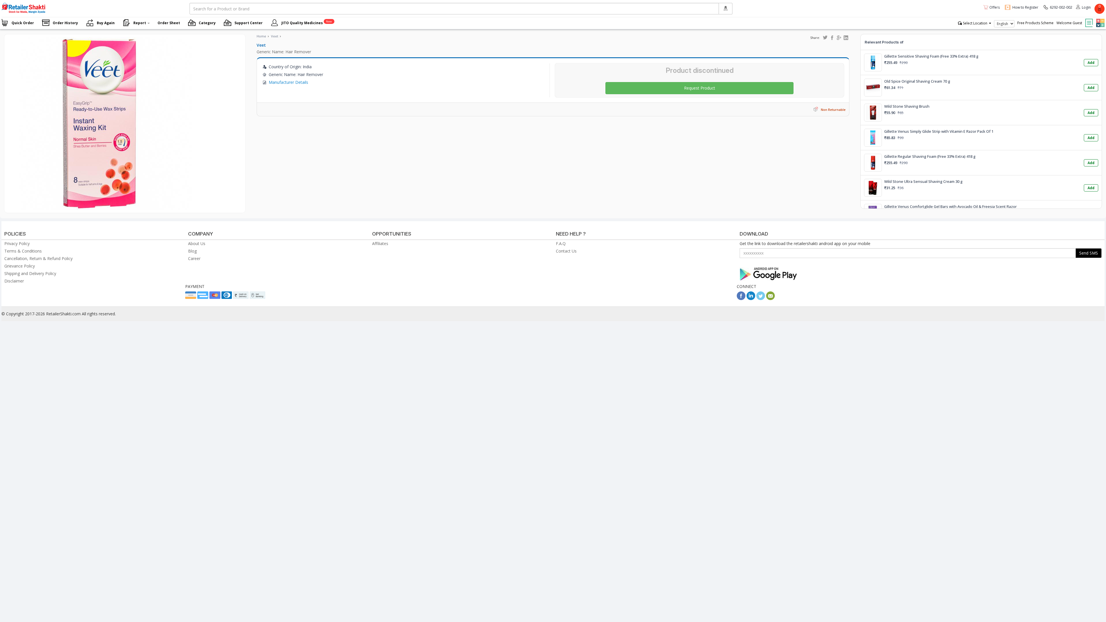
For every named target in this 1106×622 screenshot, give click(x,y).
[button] (1100, 18)
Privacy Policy (17, 243)
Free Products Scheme (1035, 22)
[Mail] (770, 298)
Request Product (699, 88)
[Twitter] (760, 298)
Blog (192, 251)
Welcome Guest (1069, 22)
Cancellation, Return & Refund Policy (38, 258)
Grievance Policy (19, 266)
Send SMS (1088, 253)
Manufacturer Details (288, 82)
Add (1091, 62)
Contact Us (566, 251)
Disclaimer (14, 281)
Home (261, 36)
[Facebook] (741, 298)
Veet (274, 36)
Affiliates (380, 243)
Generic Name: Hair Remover (284, 51)
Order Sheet (169, 22)
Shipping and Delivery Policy (30, 273)
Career (194, 258)
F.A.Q (561, 243)
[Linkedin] (751, 298)
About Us (196, 243)
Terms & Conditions (23, 251)
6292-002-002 (1061, 7)
